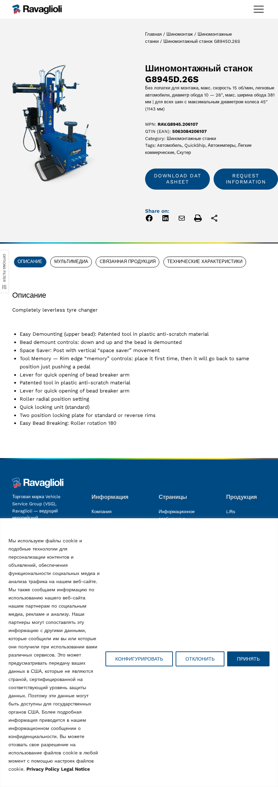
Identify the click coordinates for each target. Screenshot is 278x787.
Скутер (184, 152)
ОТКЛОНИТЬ (200, 659)
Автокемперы (221, 145)
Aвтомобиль (169, 145)
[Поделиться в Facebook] (149, 219)
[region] (139, 652)
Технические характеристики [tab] (204, 261)
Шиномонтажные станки (191, 138)
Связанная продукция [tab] (128, 261)
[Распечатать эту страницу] (198, 219)
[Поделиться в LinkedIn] (165, 219)
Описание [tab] (30, 261)
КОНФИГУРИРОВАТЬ (139, 659)
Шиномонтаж (179, 34)
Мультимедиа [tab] (71, 261)
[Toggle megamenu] (259, 9)
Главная (153, 34)
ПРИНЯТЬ (248, 659)
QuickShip (194, 145)
